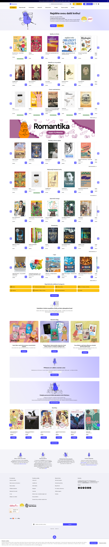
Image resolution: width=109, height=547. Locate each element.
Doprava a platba (64, 7)
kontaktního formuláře (82, 481)
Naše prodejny (12, 485)
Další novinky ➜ (93, 117)
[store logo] (13, 4)
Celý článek (24, 351)
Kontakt (72, 7)
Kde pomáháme (35, 496)
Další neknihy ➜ (93, 280)
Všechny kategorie (54, 295)
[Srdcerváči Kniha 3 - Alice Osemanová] (17, 420)
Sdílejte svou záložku (13, 496)
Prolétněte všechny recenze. (91, 464)
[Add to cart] (26, 58)
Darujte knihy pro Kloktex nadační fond (39, 499)
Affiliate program (58, 491)
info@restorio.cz (93, 481)
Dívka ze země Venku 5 (29, 431)
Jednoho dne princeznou (45, 431)
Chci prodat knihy (54, 314)
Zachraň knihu (48, 7)
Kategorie (14, 7)
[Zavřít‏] (108, 1)
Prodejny (56, 7)
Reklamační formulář (13, 491)
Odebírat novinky (54, 374)
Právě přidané (31, 7)
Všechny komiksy (54, 442)
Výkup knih (40, 7)
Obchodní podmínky (59, 483)
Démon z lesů (73, 431)
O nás (11, 494)
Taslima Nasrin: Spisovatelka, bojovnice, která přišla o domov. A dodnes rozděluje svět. (54, 346)
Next (98, 425)
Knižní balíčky (34, 485)
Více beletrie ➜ (93, 195)
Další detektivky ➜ (93, 251)
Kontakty (56, 494)
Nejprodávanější (22, 7)
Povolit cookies (93, 542)
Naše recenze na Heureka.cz (15, 483)
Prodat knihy (60, 25)
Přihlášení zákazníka (13, 488)
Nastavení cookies (102, 542)
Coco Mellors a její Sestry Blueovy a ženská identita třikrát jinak (85, 346)
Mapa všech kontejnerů (54, 402)
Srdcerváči (88, 431)
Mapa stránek (52, 528)
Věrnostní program (58, 480)
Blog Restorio (57, 485)
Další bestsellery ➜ (93, 166)
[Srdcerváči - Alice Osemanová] (92, 420)
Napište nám (57, 528)
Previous (10, 425)
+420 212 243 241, (85, 482)
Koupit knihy (53, 25)
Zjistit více (40, 544)
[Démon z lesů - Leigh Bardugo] (77, 420)
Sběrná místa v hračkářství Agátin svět (39, 494)
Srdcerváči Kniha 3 (13, 431)
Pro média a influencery (59, 488)
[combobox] (60, 4)
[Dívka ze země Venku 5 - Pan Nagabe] (32, 420)
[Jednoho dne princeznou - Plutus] (47, 420)
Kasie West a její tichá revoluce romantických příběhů (24, 346)
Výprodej (34, 491)
